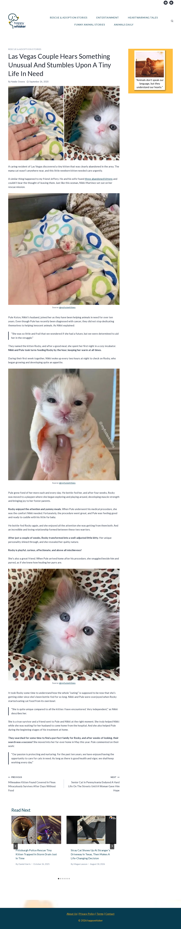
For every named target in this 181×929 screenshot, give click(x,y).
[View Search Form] (172, 21)
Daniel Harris (25, 864)
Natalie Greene (18, 81)
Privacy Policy (87, 913)
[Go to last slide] (16, 846)
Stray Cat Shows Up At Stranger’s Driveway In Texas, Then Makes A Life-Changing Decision (90, 854)
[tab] (58, 878)
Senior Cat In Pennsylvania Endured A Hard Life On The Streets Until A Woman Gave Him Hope (94, 784)
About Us (72, 913)
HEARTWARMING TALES (143, 17)
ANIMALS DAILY (123, 24)
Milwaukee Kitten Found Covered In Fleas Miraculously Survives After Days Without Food (32, 784)
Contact (109, 913)
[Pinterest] (171, 3)
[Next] (112, 846)
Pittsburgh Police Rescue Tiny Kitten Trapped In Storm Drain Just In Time (36, 854)
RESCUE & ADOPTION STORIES (68, 17)
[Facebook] (166, 3)
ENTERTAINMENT (107, 17)
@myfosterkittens (67, 307)
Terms (100, 913)
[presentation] (36, 830)
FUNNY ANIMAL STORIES (89, 24)
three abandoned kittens (99, 178)
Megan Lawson (80, 864)
